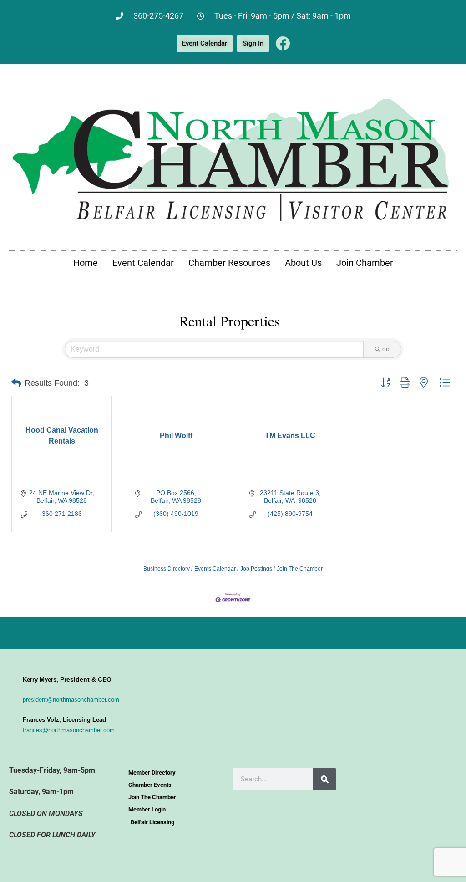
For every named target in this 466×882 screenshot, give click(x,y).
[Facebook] (283, 43)
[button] (16, 383)
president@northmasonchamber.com (71, 699)
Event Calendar (143, 262)
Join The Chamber (300, 569)
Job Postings (256, 569)
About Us (303, 262)
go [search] (386, 348)
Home (85, 262)
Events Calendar (215, 569)
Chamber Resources (229, 262)
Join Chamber (364, 262)
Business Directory (166, 569)
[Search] (324, 779)
